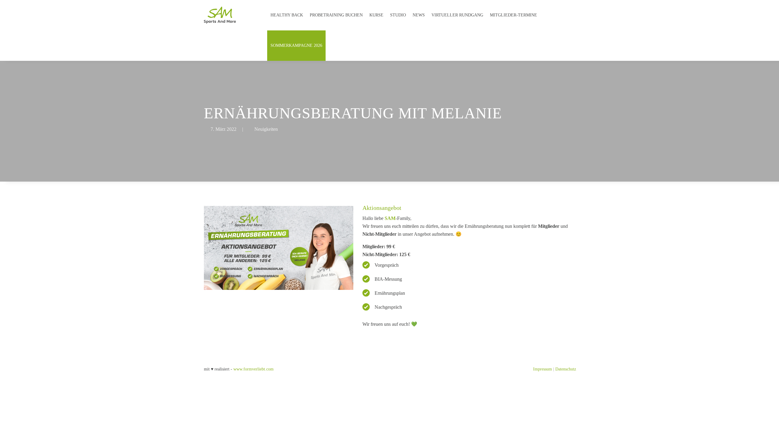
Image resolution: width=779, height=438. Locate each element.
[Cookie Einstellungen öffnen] (13, 430)
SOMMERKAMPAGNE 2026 (296, 45)
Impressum (542, 369)
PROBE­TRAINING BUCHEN (336, 15)
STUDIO (398, 15)
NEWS (419, 15)
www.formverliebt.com (253, 369)
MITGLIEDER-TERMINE (513, 15)
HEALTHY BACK (287, 15)
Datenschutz (565, 369)
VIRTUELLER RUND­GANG (457, 15)
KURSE (376, 15)
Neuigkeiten (266, 129)
